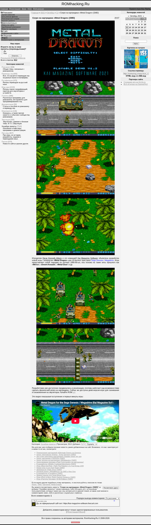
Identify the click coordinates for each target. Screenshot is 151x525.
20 (133, 30)
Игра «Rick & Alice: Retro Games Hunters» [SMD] (55, 477)
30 (142, 33)
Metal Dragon (56, 484)
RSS (30, 9)
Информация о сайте (10, 33)
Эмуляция (6, 120)
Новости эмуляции (9, 29)
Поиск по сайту (8, 25)
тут (74, 392)
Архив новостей (8, 15)
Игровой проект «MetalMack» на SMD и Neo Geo (56, 472)
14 (136, 27)
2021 (43, 13)
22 (139, 30)
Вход (24, 9)
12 (130, 27)
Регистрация (14, 9)
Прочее (5, 142)
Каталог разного (8, 21)
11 (57, 13)
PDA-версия (38, 9)
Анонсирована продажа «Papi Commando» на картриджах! (60, 462)
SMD (40, 484)
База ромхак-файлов (10, 17)
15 (139, 27)
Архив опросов (18, 58)
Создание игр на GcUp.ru (135, 82)
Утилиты (5, 96)
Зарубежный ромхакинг (11, 27)
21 (136, 30)
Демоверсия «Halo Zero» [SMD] (49, 470)
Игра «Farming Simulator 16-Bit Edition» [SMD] (54, 479)
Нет (5, 53)
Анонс (34, 484)
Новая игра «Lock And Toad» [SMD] (50, 468)
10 (145, 25)
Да (5, 51)
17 (145, 27)
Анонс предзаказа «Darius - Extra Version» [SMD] (56, 455)
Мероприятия (7, 111)
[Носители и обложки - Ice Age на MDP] (136, 68)
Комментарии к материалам (13, 40)
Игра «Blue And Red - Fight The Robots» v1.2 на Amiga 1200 (60, 466)
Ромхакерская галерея (10, 19)
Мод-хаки (5, 87)
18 (127, 30)
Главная (4, 9)
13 (133, 27)
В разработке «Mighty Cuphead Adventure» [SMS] (56, 464)
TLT (82, 444)
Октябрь (50, 13)
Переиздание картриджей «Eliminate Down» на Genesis (58, 453)
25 (127, 33)
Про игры (5, 133)
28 (136, 33)
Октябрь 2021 (136, 16)
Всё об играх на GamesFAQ (136, 84)
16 (142, 27)
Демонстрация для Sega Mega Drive (51, 475)
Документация (7, 104)
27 (133, 33)
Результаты (6, 58)
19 (130, 30)
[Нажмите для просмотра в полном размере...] (75, 79)
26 (130, 33)
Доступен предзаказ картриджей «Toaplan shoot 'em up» (59, 456)
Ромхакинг (6, 67)
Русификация (7, 80)
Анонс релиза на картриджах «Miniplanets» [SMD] (56, 460)
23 (142, 30)
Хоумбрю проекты (9, 126)
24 (145, 30)
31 (145, 33)
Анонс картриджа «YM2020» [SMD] (50, 458)
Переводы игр (7, 74)
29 (139, 33)
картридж (46, 484)
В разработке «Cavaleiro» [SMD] (49, 473)
